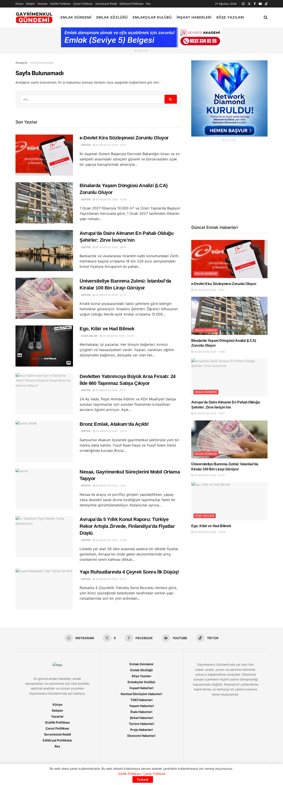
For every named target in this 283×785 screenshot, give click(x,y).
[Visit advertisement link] (229, 98)
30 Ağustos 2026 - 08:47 (111, 247)
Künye (19, 3)
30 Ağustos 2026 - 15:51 (110, 144)
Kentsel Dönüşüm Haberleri (141, 694)
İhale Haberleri (141, 712)
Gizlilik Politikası (60, 3)
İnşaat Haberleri (194, 17)
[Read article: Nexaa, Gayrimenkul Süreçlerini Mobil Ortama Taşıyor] (44, 489)
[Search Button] (266, 17)
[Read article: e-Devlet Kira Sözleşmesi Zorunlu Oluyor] (44, 155)
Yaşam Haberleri (141, 706)
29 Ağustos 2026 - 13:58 (110, 540)
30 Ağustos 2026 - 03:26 (118, 335)
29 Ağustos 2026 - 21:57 (110, 485)
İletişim (30, 3)
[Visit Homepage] (34, 17)
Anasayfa (21, 62)
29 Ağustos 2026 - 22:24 (111, 431)
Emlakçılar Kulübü (152, 17)
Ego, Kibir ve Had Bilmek (107, 328)
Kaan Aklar (89, 335)
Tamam (143, 779)
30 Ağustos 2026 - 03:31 (110, 295)
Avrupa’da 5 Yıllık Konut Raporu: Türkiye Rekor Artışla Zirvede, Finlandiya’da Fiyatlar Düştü (127, 526)
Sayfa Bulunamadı (42, 62)
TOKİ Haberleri (141, 700)
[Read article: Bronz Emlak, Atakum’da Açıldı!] (44, 441)
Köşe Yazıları (230, 17)
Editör (85, 144)
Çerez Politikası (83, 3)
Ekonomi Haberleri (141, 735)
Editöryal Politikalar (131, 3)
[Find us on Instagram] (243, 4)
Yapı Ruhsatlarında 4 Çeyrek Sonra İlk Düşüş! (129, 572)
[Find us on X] (249, 4)
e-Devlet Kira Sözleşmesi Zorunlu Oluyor (124, 138)
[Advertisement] (229, 182)
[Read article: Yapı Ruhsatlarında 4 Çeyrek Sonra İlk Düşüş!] (44, 589)
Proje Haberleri (141, 730)
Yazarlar (42, 3)
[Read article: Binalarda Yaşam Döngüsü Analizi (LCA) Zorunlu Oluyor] (44, 202)
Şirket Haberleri (141, 718)
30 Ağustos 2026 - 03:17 (110, 390)
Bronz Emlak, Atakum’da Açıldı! (114, 424)
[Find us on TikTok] (266, 4)
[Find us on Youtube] (260, 4)
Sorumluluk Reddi (106, 3)
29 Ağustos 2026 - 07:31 (110, 579)
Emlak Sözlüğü (112, 17)
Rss (148, 3)
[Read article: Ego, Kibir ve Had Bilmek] (44, 346)
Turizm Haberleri (141, 724)
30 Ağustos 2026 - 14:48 (110, 199)
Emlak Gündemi (76, 17)
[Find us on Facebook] (255, 4)
